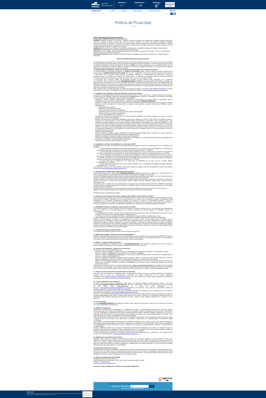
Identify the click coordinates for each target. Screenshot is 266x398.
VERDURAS (124, 10)
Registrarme (170, 5)
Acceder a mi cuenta (170, 3)
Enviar (151, 386)
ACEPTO (84, 392)
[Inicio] (95, 4)
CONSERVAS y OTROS (154, 10)
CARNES (112, 10)
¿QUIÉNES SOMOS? (96, 10)
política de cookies (53, 394)
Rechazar (85, 396)
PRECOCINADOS (138, 10)
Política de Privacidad (138, 388)
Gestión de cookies (87, 394)
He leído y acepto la (133, 388)
